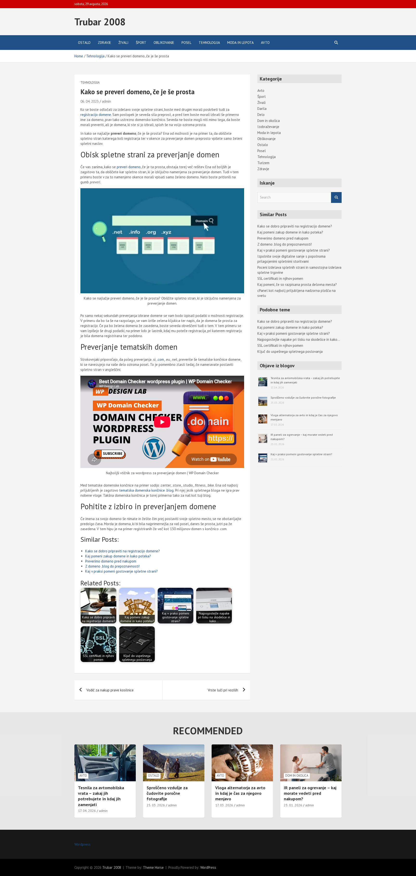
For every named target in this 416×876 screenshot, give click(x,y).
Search (336, 197)
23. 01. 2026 (293, 805)
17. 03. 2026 (224, 805)
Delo (261, 114)
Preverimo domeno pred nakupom (110, 561)
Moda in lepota (240, 42)
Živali (123, 42)
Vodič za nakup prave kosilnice (110, 690)
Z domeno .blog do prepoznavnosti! (112, 566)
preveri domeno (129, 167)
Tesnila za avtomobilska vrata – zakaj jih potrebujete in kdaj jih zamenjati (101, 796)
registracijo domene (95, 114)
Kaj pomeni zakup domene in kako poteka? (118, 556)
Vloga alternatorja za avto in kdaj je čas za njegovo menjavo (240, 793)
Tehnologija (209, 42)
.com (160, 359)
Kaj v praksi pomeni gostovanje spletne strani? (121, 571)
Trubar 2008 (100, 21)
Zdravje (104, 42)
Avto (265, 42)
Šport (141, 42)
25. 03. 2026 (156, 805)
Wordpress (82, 844)
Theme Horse (153, 867)
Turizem (263, 162)
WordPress (208, 867)
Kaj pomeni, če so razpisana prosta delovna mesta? (297, 284)
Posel (186, 42)
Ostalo (84, 42)
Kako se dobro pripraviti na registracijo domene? (122, 551)
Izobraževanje (268, 126)
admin (106, 101)
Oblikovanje (164, 42)
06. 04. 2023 (89, 101)
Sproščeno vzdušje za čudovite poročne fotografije (303, 397)
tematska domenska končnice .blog (146, 490)
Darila (261, 108)
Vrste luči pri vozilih (223, 690)
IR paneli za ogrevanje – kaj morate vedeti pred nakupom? (310, 793)
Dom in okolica (268, 120)
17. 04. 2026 (87, 811)
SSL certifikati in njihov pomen (280, 278)
